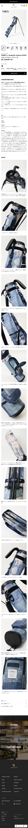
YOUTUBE (17, 803)
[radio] (2, 66)
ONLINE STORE (6, 776)
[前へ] (4, 1)
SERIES (16, 776)
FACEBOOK (18, 800)
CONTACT (16, 791)
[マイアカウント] (24, 5)
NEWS (3, 785)
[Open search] (22, 5)
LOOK (3, 782)
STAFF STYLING (18, 779)
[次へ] (23, 1)
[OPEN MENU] (2, 5)
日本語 (3, 812)
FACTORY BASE (18, 788)
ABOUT (16, 785)
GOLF (3, 779)
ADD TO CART (14, 73)
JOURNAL (16, 782)
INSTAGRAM (7, 800)
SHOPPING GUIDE (6, 791)
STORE (3, 788)
